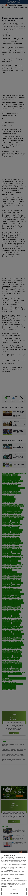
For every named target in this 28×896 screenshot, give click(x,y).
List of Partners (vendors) (6, 886)
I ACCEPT (14, 889)
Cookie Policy (10, 870)
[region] (14, 874)
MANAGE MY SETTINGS (14, 893)
